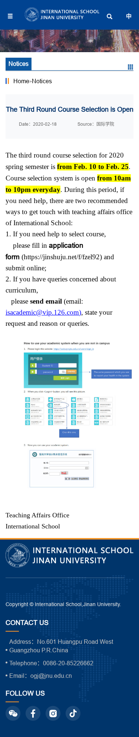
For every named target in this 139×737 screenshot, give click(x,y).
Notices (42, 81)
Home (21, 81)
